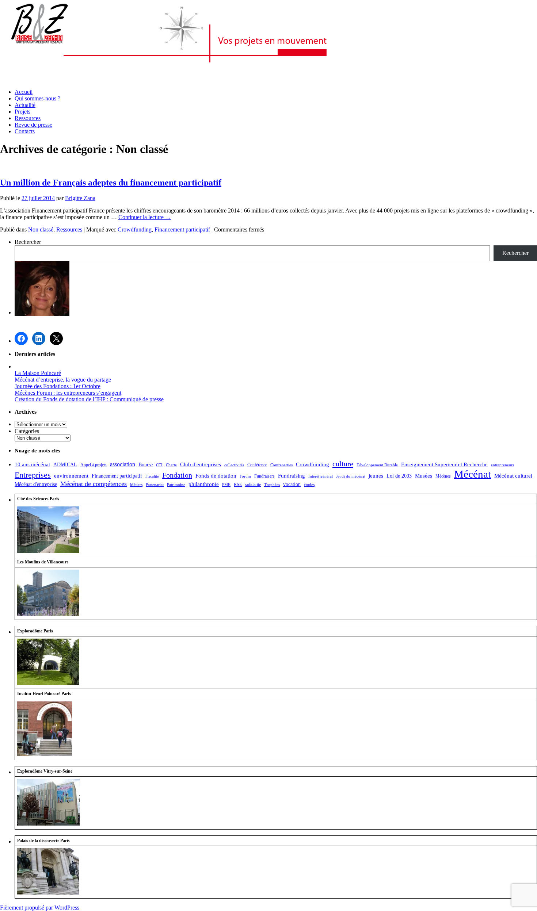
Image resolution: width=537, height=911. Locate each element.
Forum (245, 476)
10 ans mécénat (32, 464)
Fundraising (291, 476)
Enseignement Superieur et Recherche (444, 464)
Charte (171, 465)
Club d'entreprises (200, 464)
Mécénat (472, 474)
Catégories (27, 431)
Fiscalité (152, 476)
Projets (22, 111)
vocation (292, 484)
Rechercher (28, 242)
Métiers (136, 485)
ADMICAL (65, 464)
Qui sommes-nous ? (37, 98)
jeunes (376, 475)
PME (226, 485)
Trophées (272, 485)
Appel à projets (93, 464)
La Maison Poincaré (38, 373)
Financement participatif (182, 229)
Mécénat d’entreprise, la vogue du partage (63, 379)
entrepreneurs (502, 465)
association (122, 464)
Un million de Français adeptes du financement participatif (110, 182)
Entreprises (33, 474)
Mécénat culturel (513, 476)
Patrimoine (176, 485)
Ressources (28, 118)
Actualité (25, 105)
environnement (71, 476)
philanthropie (203, 484)
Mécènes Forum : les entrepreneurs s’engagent (68, 393)
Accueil (24, 92)
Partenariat (155, 485)
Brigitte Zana (80, 198)
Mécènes (443, 476)
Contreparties (281, 465)
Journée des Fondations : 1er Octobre (57, 386)
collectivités (234, 465)
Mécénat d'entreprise (36, 484)
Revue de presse (33, 125)
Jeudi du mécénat (350, 476)
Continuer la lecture (144, 217)
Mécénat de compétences (93, 483)
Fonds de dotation (215, 475)
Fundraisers (264, 476)
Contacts (25, 131)
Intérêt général (320, 476)
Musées (423, 476)
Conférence (257, 464)
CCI (159, 465)
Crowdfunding (135, 229)
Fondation (177, 475)
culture (342, 464)
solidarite (253, 484)
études (309, 485)
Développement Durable (377, 465)
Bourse (145, 464)
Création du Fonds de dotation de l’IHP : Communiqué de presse (89, 399)
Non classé (40, 229)
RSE (238, 484)
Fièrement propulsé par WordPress (39, 907)
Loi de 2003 (399, 476)
